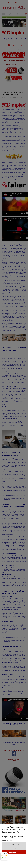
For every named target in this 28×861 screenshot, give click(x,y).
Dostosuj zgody (14, 848)
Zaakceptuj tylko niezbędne (14, 844)
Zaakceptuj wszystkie (14, 852)
